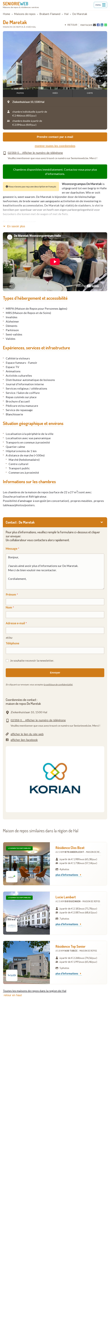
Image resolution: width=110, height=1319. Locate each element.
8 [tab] (33, 82)
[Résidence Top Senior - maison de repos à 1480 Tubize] (26, 962)
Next (100, 80)
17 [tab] (61, 82)
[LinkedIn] (101, 25)
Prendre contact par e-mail (55, 136)
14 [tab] (52, 82)
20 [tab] (71, 82)
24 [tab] (83, 82)
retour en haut (13, 995)
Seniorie (15, 3)
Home (6, 13)
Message (11, 548)
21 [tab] (74, 82)
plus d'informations (67, 874)
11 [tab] (42, 82)
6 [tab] (27, 82)
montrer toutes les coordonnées (55, 145)
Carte (90, 93)
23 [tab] (80, 82)
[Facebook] (98, 25)
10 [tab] (39, 82)
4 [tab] (20, 82)
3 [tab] (17, 82)
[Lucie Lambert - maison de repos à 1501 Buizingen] (26, 913)
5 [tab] (23, 82)
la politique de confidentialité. (58, 684)
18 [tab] (64, 82)
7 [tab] (30, 82)
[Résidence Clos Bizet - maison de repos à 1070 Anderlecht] (26, 863)
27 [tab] (93, 82)
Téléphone (12, 643)
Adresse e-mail (15, 623)
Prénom (11, 594)
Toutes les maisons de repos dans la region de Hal (34, 990)
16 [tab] (58, 82)
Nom (9, 607)
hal (66, 13)
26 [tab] (90, 82)
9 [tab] (36, 82)
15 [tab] (55, 82)
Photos (20, 93)
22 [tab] (77, 82)
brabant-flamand (49, 13)
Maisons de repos (25, 13)
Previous (10, 80)
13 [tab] (49, 82)
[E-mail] (94, 24)
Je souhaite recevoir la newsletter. (32, 660)
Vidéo (55, 93)
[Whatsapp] (105, 25)
